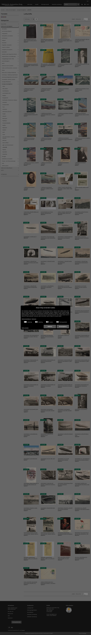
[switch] (25, 322)
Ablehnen (50, 326)
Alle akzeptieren (63, 326)
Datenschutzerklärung (26, 319)
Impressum (34, 319)
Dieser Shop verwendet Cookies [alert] (45, 308)
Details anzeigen (25, 327)
